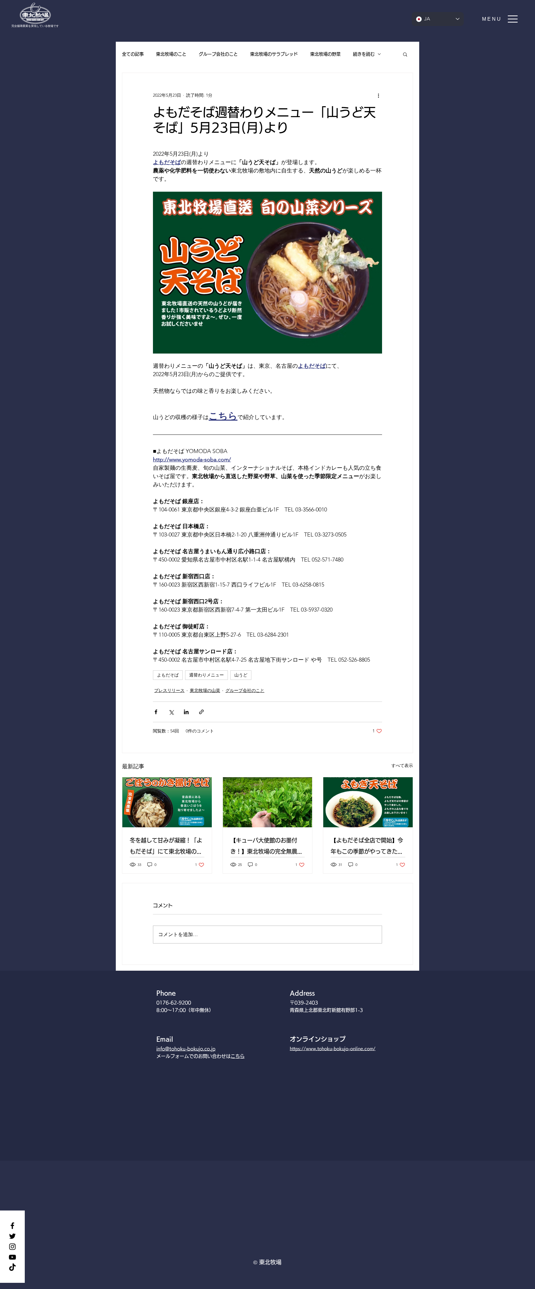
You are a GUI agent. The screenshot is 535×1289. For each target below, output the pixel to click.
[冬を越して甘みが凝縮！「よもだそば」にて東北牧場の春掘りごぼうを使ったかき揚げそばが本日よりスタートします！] (167, 802)
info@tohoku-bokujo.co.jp (185, 1048)
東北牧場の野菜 (325, 54)
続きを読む (364, 54)
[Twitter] (12, 1236)
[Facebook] (12, 1225)
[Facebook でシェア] (156, 712)
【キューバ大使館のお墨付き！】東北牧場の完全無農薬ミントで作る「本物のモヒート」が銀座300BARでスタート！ (266, 847)
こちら (238, 1056)
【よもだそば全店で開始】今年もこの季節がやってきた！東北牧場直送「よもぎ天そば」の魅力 (367, 847)
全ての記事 (133, 54)
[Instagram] (12, 1246)
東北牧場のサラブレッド (274, 54)
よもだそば (168, 675)
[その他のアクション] (378, 95)
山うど (240, 675)
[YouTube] (12, 1257)
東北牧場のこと (171, 54)
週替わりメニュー (206, 675)
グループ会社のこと (218, 54)
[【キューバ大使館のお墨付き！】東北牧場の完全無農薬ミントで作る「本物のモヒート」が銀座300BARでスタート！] (267, 802)
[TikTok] (12, 1267)
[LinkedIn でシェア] (186, 712)
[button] (500, 19)
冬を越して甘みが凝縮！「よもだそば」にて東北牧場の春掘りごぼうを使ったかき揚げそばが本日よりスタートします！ (166, 847)
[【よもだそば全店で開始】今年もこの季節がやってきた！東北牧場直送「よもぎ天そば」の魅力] (368, 802)
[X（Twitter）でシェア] (171, 712)
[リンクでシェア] (201, 712)
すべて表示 (402, 765)
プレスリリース (169, 690)
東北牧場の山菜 (205, 690)
